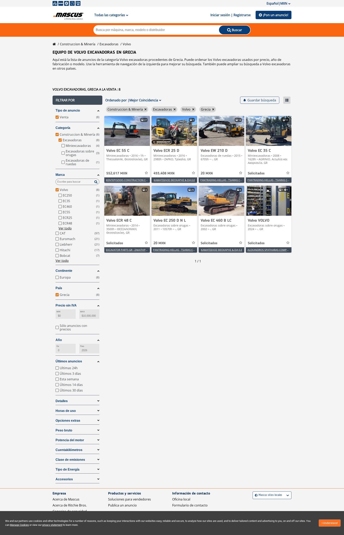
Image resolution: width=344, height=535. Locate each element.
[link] (127, 131)
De (58, 346)
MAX (82, 312)
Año (59, 340)
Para (82, 346)
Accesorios (64, 479)
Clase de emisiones (70, 459)
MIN (58, 312)
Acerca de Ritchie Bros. (70, 505)
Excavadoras (109, 44)
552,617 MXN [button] (116, 173)
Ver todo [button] (65, 228)
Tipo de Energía (67, 469)
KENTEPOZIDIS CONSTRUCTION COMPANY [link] (131, 180)
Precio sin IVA (66, 305)
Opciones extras (68, 420)
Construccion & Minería (77, 44)
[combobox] (255, 495)
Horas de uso (66, 410)
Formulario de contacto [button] (190, 505)
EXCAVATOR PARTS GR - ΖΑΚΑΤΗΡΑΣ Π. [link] (128, 250)
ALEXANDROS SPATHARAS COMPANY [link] (269, 250)
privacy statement (52, 524)
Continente (64, 270)
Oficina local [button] (181, 499)
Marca (60, 174)
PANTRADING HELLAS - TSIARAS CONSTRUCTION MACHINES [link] (236, 180)
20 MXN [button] (207, 173)
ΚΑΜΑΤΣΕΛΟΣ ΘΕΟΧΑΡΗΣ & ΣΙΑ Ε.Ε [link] (174, 180)
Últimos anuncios (69, 361)
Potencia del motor (70, 440)
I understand (330, 523)
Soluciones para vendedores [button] (129, 499)
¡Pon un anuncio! (275, 15)
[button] (77, 100)
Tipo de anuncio (68, 110)
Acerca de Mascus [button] (66, 499)
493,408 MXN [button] (164, 173)
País (59, 288)
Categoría (63, 128)
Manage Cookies (19, 524)
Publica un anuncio (122, 505)
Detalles (62, 401)
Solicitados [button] (256, 173)
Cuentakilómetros (69, 450)
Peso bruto (64, 430)
